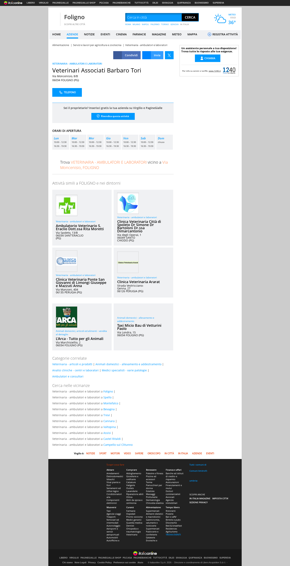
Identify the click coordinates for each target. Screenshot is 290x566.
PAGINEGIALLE (60, 3)
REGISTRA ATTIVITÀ (225, 34)
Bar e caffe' (171, 516)
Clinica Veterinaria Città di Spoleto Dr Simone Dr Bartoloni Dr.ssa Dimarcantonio (139, 226)
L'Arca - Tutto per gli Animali (79, 338)
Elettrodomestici (115, 476)
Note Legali (80, 562)
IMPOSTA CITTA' (220, 498)
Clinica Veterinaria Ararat (138, 281)
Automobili (112, 537)
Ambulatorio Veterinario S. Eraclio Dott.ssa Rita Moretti (80, 227)
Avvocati (170, 497)
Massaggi (150, 494)
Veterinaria (131, 534)
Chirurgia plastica (155, 502)
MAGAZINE (159, 34)
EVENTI (105, 34)
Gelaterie (150, 537)
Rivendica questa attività (114, 116)
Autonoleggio (113, 525)
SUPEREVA (218, 3)
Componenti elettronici (113, 501)
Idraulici (111, 479)
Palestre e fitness (154, 473)
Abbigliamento (133, 473)
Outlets (130, 488)
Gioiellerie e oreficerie (132, 478)
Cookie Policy (104, 562)
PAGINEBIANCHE (122, 3)
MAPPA (192, 34)
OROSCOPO (154, 453)
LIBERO (31, 3)
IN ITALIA (184, 24)
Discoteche (171, 522)
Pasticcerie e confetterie (152, 533)
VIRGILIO (44, 3)
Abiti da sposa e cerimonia (134, 501)
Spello (107, 397)
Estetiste (150, 491)
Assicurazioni (172, 482)
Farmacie (130, 510)
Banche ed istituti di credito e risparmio (174, 476)
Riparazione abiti (134, 494)
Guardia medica (134, 522)
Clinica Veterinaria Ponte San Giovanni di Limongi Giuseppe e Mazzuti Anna (81, 282)
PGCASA (104, 3)
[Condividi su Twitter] (169, 55)
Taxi (109, 510)
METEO (176, 34)
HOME (56, 34)
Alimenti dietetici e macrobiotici (154, 515)
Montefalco (110, 403)
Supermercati (152, 510)
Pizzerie (169, 513)
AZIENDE (72, 34)
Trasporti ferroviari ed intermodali (113, 519)
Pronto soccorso (134, 516)
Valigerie (130, 485)
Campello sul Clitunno (118, 445)
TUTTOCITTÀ (142, 3)
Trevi (106, 415)
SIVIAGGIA (167, 3)
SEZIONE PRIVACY (198, 502)
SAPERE (139, 453)
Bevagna (109, 409)
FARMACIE (139, 34)
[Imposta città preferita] (54, 17)
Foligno (74, 17)
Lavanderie (132, 491)
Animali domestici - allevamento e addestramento (128, 364)
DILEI (155, 3)
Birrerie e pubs (173, 519)
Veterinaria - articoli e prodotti (72, 364)
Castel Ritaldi (112, 439)
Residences (171, 528)
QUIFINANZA (184, 3)
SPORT (103, 453)
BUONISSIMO (202, 3)
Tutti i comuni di (197, 464)
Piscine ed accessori (151, 478)
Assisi (107, 433)
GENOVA (174, 24)
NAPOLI (145, 24)
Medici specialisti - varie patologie (124, 370)
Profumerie (151, 497)
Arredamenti (113, 473)
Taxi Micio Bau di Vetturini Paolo (139, 327)
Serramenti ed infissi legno (114, 490)
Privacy (92, 562)
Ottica (129, 497)
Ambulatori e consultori (67, 376)
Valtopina (109, 427)
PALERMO (155, 24)
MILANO (136, 24)
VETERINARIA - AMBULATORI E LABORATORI (77, 63)
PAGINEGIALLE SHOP (84, 3)
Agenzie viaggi (114, 513)
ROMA (128, 24)
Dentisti (130, 525)
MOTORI (115, 453)
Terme (149, 482)
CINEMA (121, 34)
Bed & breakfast (174, 525)
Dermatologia (153, 499)
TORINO (165, 24)
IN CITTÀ (169, 453)
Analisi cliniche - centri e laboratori (75, 370)
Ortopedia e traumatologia (133, 530)
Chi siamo (67, 562)
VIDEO (127, 453)
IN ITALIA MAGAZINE (199, 498)
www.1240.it (215, 70)
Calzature (131, 482)
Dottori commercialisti (173, 493)
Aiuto (140, 562)
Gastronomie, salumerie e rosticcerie (153, 522)
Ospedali (130, 513)
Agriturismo (172, 531)
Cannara (109, 421)
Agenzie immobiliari (171, 501)
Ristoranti (171, 510)
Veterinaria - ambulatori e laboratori (75, 221)
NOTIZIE (89, 34)
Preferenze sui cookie (124, 562)
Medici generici (133, 519)
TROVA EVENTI (173, 534)
